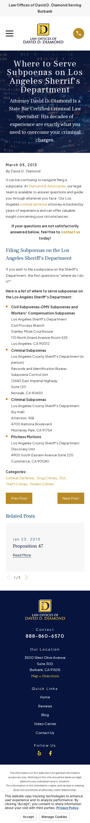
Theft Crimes (16, 484)
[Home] (43, 33)
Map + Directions (45, 676)
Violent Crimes (42, 484)
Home (45, 697)
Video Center (45, 723)
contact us (70, 232)
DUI (62, 478)
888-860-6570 (45, 636)
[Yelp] (39, 753)
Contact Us (45, 732)
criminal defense (33, 204)
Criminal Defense (20, 478)
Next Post (71, 498)
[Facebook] (50, 753)
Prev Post (19, 498)
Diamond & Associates (47, 186)
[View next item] (26, 577)
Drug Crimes (46, 478)
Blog (45, 714)
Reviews (45, 706)
